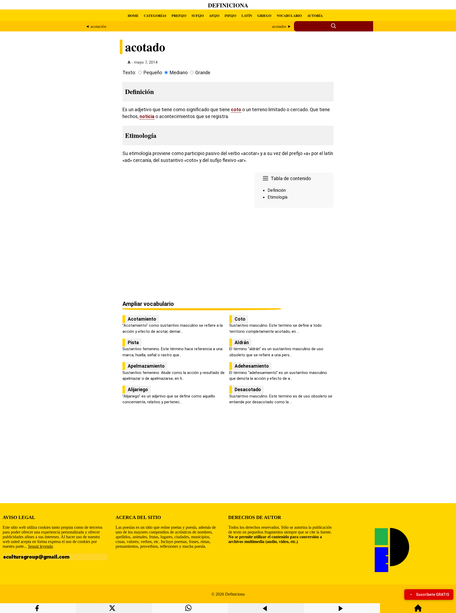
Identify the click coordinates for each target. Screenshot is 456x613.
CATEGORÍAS (155, 15)
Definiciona (228, 5)
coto (236, 109)
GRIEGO (264, 15)
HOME (133, 15)
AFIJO (214, 15)
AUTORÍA (315, 15)
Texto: (129, 72)
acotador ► (281, 26)
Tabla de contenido (291, 178)
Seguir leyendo (40, 546)
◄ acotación (96, 26)
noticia (147, 116)
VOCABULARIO (289, 15)
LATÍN (246, 15)
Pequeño (153, 72)
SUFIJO (198, 15)
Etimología (277, 197)
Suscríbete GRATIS (432, 594)
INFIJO (230, 15)
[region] (294, 254)
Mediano (179, 72)
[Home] (418, 610)
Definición (277, 190)
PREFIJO (179, 15)
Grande (202, 72)
